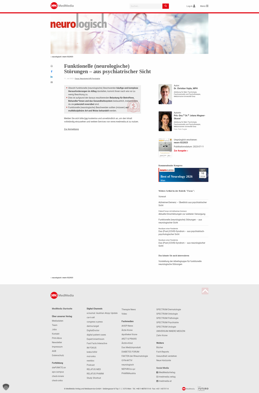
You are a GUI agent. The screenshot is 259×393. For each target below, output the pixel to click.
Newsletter (57, 342)
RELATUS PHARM (95, 373)
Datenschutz (58, 355)
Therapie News (129, 309)
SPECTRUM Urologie (166, 326)
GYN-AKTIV (127, 360)
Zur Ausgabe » (181, 150)
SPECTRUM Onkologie (167, 314)
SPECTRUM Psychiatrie (167, 322)
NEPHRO (128, 369)
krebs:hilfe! (92, 352)
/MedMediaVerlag (166, 372)
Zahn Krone (161, 335)
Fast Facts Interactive (97, 343)
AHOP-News (127, 326)
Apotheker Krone (129, 334)
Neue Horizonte (163, 360)
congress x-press (95, 321)
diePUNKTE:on (59, 367)
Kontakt (55, 333)
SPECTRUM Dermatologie (168, 309)
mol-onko (91, 356)
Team (54, 325)
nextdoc (90, 360)
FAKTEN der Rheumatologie (135, 356)
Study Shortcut (94, 378)
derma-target (93, 326)
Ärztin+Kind (127, 343)
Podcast (91, 365)
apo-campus (58, 372)
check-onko (57, 380)
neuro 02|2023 (67, 57)
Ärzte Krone (127, 330)
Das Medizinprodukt (131, 347)
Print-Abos (57, 338)
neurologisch (128, 364)
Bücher (159, 347)
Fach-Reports (162, 351)
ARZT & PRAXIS (129, 338)
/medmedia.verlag (166, 376)
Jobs (54, 329)
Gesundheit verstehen (166, 356)
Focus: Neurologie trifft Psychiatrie (87, 79)
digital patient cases (96, 334)
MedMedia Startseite (62, 308)
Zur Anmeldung (71, 129)
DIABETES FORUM (130, 351)
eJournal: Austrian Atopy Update (102, 313)
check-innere (58, 376)
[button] (6, 387)
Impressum (57, 346)
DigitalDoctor (93, 330)
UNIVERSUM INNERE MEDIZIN (170, 331)
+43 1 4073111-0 (143, 389)
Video (124, 314)
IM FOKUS (91, 347)
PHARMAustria (129, 373)
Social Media (162, 368)
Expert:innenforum (95, 339)
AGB (54, 351)
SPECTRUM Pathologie (167, 318)
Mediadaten (57, 321)
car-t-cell (91, 317)
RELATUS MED (94, 369)
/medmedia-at (165, 381)
